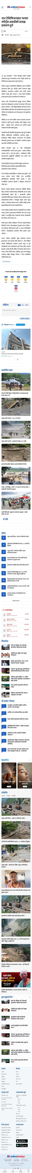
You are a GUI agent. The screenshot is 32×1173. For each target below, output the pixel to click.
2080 (19, 1099)
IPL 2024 (3, 1102)
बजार (17, 1072)
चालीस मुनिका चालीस (21, 1105)
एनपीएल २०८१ (4, 1095)
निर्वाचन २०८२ (4, 1142)
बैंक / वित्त (18, 1079)
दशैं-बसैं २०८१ (4, 1150)
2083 (19, 1111)
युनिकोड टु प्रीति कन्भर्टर (21, 1121)
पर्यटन (17, 1074)
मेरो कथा (18, 1114)
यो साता (8, 796)
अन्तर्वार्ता (3, 1079)
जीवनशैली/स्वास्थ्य (5, 1084)
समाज (2, 1072)
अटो (17, 1081)
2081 (19, 1101)
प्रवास (2, 1086)
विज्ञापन (17, 1132)
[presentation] (14, 359)
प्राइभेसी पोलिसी (19, 1135)
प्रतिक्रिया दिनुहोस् (24, 319)
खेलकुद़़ (3, 1081)
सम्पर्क (17, 1137)
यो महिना (14, 796)
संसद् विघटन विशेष (5, 1132)
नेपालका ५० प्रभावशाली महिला (21, 1096)
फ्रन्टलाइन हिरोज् (19, 1116)
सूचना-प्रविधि (19, 1084)
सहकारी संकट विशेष (5, 1128)
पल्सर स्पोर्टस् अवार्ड (6, 261)
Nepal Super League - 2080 (7, 1109)
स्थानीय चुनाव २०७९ (5, 1137)
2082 (19, 1103)
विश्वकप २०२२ (4, 1147)
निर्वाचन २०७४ (4, 1135)
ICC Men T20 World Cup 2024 (6, 1098)
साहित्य (3, 1077)
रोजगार (17, 1077)
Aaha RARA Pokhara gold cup (6, 1105)
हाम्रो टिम (18, 1128)
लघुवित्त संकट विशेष (5, 1130)
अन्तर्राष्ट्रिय (3, 1089)
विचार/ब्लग (4, 1074)
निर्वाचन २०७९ (4, 1140)
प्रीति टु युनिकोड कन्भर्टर (21, 1119)
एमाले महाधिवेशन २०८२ (6, 1145)
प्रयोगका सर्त (19, 1130)
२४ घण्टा (3, 796)
